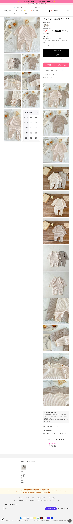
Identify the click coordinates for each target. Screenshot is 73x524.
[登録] (27, 508)
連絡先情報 (66, 520)
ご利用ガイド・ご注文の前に (23, 498)
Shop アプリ (56, 500)
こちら (62, 70)
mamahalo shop (11, 520)
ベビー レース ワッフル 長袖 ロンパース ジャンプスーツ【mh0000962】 (23, 476)
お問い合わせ (39, 500)
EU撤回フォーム (48, 500)
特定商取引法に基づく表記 (58, 520)
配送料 (47, 38)
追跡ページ (32, 500)
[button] (18, 7)
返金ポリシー (27, 520)
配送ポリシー (48, 520)
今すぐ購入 (56, 55)
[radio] (44, 25)
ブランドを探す (51, 498)
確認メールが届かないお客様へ (39, 498)
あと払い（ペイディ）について (21, 500)
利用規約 (43, 520)
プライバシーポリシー (36, 520)
